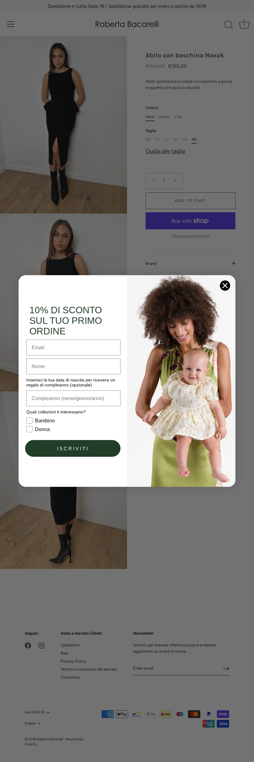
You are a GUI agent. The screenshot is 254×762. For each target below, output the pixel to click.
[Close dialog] (225, 285)
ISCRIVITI (73, 448)
